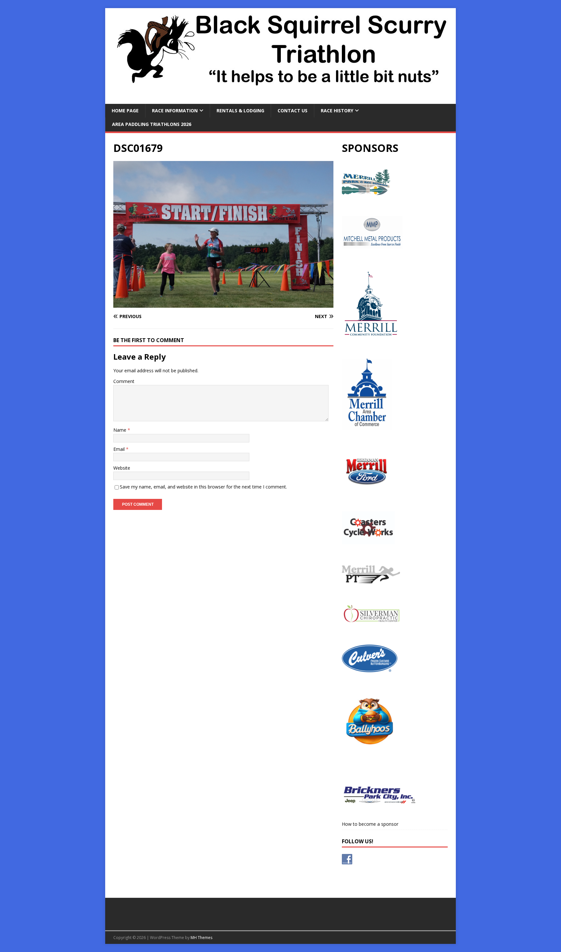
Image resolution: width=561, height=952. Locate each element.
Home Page (125, 110)
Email (119, 449)
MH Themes (201, 937)
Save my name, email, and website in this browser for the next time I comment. (203, 487)
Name (120, 430)
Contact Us (292, 110)
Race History (337, 110)
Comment (123, 381)
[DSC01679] (223, 304)
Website (121, 468)
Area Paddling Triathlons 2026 (151, 124)
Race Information (175, 110)
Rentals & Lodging (240, 110)
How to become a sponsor (370, 824)
